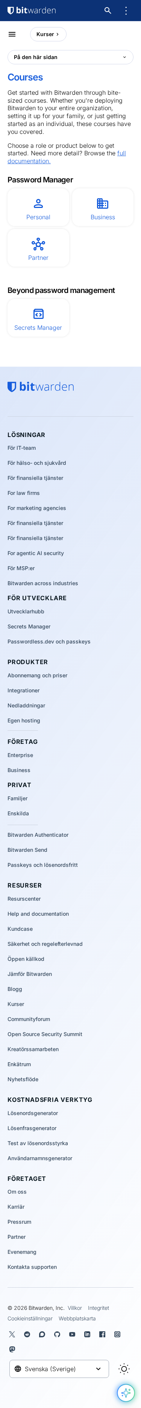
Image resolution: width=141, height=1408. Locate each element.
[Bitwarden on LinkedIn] (89, 1334)
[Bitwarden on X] (14, 1334)
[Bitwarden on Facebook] (104, 1334)
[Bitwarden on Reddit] (29, 1334)
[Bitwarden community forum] (44, 1334)
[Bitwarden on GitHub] (59, 1334)
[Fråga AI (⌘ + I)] (126, 1393)
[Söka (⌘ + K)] (108, 10)
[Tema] (124, 1368)
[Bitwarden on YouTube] (74, 1334)
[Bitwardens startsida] (32, 10)
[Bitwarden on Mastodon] (14, 1349)
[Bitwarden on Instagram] (119, 1334)
